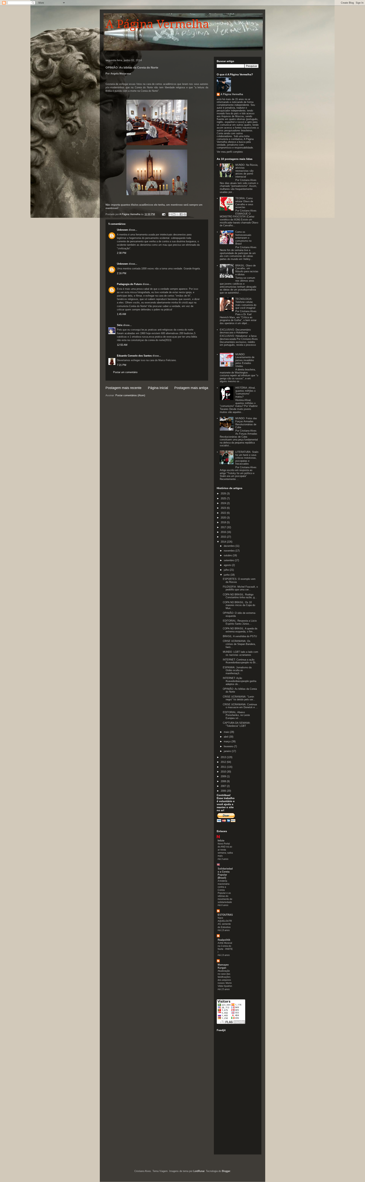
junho (227, 574)
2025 (224, 498)
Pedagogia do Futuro (129, 284)
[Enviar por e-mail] (170, 214)
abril (226, 736)
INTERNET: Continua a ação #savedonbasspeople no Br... (240, 661)
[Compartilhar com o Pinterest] (185, 214)
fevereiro (229, 746)
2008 (224, 781)
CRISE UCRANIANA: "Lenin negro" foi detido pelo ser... (239, 698)
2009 (224, 776)
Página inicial (158, 388)
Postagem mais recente (123, 388)
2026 (224, 493)
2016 (224, 532)
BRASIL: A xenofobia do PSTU (240, 636)
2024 (224, 503)
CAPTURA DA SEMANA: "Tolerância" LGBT (237, 724)
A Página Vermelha (157, 24)
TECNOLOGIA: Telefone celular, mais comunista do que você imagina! (245, 303)
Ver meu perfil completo (230, 151)
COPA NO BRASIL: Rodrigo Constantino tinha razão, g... (240, 596)
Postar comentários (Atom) (130, 395)
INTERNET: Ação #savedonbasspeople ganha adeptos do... (239, 681)
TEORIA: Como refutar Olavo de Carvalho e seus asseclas (244, 203)
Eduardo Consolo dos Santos (134, 355)
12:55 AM (122, 344)
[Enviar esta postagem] (163, 214)
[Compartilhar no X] (177, 214)
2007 (224, 786)
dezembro (229, 545)
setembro (229, 560)
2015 (224, 536)
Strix (119, 325)
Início (221, 840)
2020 (224, 517)
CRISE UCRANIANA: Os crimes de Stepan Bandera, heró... (239, 644)
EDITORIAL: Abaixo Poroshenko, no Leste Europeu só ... (236, 715)
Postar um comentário (125, 372)
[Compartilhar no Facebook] (181, 214)
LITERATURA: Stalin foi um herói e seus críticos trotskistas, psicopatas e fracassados (246, 458)
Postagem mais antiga (191, 388)
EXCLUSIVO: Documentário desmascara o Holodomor (235, 331)
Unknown (122, 229)
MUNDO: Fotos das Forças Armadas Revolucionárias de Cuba (246, 423)
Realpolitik (224, 939)
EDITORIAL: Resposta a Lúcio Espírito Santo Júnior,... (240, 622)
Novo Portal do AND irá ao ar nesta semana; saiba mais (225, 849)
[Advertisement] (232, 1094)
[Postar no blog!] (174, 214)
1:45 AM (121, 314)
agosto (228, 565)
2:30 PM (121, 253)
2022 (224, 512)
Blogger (226, 1171)
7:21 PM (121, 365)
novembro (229, 550)
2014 (224, 541)
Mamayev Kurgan (223, 966)
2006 (224, 790)
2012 (224, 762)
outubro (228, 555)
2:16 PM (121, 273)
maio (227, 732)
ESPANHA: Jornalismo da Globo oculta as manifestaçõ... (237, 670)
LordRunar (198, 1171)
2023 (224, 508)
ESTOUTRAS (225, 914)
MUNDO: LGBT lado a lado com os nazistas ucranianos (240, 653)
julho (227, 569)
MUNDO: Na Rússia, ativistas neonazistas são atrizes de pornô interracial (246, 170)
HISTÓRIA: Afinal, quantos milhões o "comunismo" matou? (245, 392)
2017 (224, 527)
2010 (224, 771)
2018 (224, 522)
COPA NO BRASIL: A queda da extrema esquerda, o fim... (240, 630)
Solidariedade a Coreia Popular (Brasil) (225, 873)
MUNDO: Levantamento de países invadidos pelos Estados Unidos (244, 360)
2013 (224, 757)
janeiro (228, 751)
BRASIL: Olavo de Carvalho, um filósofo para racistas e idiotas (246, 270)
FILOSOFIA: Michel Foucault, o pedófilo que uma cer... (240, 588)
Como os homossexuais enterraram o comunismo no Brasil (243, 237)
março (227, 741)
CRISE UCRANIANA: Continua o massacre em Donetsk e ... (240, 706)
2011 (224, 766)
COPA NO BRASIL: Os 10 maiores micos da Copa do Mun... (239, 605)
